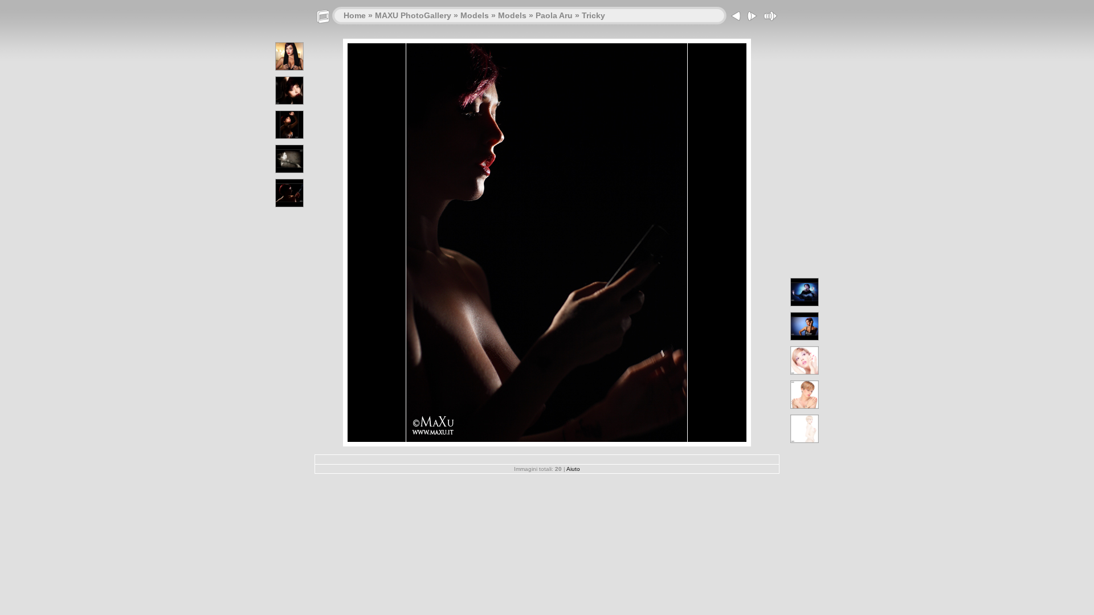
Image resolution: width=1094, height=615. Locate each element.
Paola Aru (554, 15)
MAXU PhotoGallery (413, 15)
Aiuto (573, 469)
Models (474, 15)
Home (355, 15)
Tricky (593, 15)
